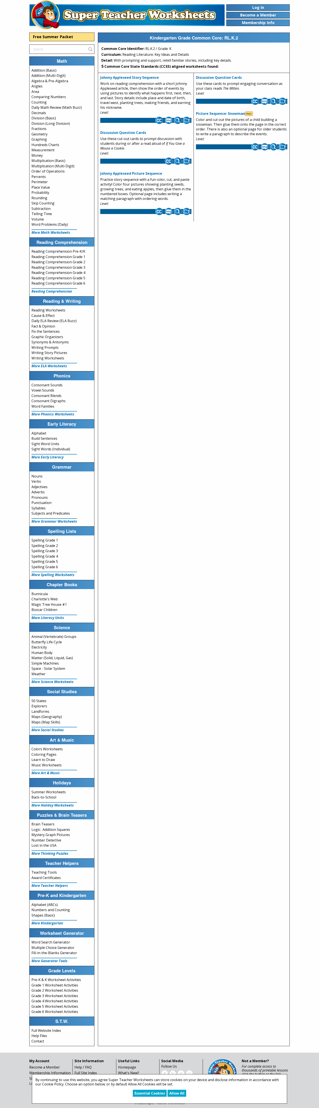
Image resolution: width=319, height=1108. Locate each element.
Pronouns (39, 497)
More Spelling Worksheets (52, 574)
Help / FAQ (83, 1067)
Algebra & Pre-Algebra (49, 81)
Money (37, 155)
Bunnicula (39, 593)
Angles (37, 86)
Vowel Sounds (42, 390)
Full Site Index (85, 1072)
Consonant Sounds (46, 385)
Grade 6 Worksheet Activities (54, 1011)
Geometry (39, 134)
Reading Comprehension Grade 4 (58, 272)
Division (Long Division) (50, 123)
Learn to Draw (43, 759)
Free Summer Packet (53, 36)
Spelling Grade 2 (44, 545)
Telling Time (41, 213)
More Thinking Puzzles (49, 853)
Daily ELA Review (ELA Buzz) (54, 320)
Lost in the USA (43, 845)
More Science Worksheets (52, 681)
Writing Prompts (45, 347)
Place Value (40, 187)
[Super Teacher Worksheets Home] (127, 14)
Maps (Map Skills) (45, 722)
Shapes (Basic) (43, 915)
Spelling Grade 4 (44, 556)
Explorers (39, 706)
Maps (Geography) (46, 716)
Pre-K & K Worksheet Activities (56, 979)
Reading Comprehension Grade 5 (58, 278)
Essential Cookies (150, 1093)
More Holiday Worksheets (52, 805)
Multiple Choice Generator (52, 947)
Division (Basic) (43, 118)
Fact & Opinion (43, 326)
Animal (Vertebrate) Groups (53, 636)
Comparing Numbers (48, 96)
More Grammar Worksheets (54, 521)
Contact (37, 1041)
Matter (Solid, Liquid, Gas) (52, 657)
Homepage (127, 1067)
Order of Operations (48, 171)
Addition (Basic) (43, 70)
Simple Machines (45, 663)
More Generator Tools (49, 960)
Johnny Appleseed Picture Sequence (131, 173)
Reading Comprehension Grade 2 (58, 262)
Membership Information (50, 1072)
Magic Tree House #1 (49, 604)
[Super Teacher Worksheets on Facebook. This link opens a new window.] (164, 1073)
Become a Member (44, 1067)
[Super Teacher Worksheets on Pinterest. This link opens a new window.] (181, 1073)
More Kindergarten (47, 923)
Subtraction (41, 208)
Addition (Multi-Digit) (48, 75)
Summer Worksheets (48, 792)
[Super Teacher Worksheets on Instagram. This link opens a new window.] (189, 1073)
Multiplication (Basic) (48, 160)
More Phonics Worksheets (52, 414)
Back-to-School (43, 797)
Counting (39, 102)
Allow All (176, 1093)
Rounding (39, 198)
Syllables (38, 508)
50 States (38, 700)
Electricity (39, 647)
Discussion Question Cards (123, 132)
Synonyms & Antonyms (50, 342)
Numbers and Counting (50, 909)
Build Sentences (44, 438)
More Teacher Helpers (49, 885)
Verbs (36, 481)
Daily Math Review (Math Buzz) (56, 107)
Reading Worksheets (48, 310)
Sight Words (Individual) (50, 449)
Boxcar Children (44, 609)
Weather (38, 674)
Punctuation (41, 502)
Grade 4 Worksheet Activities (54, 1001)
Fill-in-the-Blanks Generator (54, 952)
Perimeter (39, 181)
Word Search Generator (50, 942)
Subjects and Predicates (50, 513)
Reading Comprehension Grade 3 (58, 267)
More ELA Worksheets (49, 366)
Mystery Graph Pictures (50, 834)
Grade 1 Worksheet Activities (54, 985)
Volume (37, 219)
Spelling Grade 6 (44, 567)
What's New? (128, 1072)
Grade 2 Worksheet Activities (54, 990)
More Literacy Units (47, 617)
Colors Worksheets (47, 749)
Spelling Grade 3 (44, 550)
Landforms (40, 711)
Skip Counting (42, 203)
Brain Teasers (42, 824)
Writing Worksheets (47, 358)
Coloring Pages (43, 754)
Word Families (42, 406)
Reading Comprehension (51, 291)
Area (35, 91)
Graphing (39, 139)
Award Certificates (46, 877)
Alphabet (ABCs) (44, 904)
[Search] (90, 49)
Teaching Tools (44, 872)
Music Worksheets (46, 765)
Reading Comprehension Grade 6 (58, 283)
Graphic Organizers (47, 336)
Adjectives (39, 486)
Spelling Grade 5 (44, 561)
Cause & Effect (43, 315)
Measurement (42, 150)
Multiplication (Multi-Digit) (52, 166)
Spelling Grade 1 (44, 540)
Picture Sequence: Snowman (220, 113)
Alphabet (38, 433)
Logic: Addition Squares (50, 829)
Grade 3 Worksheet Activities (54, 995)
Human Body (42, 652)
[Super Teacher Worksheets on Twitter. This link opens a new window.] (172, 1073)
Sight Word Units (45, 443)
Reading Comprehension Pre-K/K (58, 251)
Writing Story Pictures (49, 352)
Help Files (39, 1035)
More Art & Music (45, 772)
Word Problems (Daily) (49, 224)
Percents (38, 176)
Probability (40, 192)
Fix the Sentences (45, 331)
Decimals (38, 112)
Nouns (37, 476)
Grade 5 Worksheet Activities (54, 1006)
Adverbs (38, 492)
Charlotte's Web (44, 599)
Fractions (38, 128)
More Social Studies (47, 730)
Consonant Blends (46, 395)
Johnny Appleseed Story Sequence (129, 77)
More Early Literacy (47, 457)
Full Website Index (46, 1030)
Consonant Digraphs (48, 400)
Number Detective (46, 840)
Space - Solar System (48, 668)
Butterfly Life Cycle (46, 642)
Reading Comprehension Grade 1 (58, 256)
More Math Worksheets (50, 232)
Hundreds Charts (45, 144)
